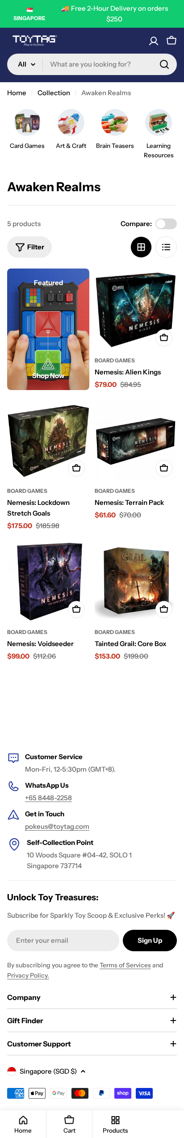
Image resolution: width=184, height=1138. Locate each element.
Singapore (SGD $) (48, 1071)
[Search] (164, 64)
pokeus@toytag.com (57, 826)
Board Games (115, 360)
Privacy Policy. (28, 975)
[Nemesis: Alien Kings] (136, 310)
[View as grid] (141, 247)
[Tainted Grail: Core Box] (136, 581)
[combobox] (92, 64)
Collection (54, 92)
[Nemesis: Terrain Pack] (136, 440)
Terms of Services (125, 965)
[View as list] (166, 247)
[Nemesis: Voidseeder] (48, 581)
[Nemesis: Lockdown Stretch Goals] (48, 440)
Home (16, 92)
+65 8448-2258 (48, 798)
